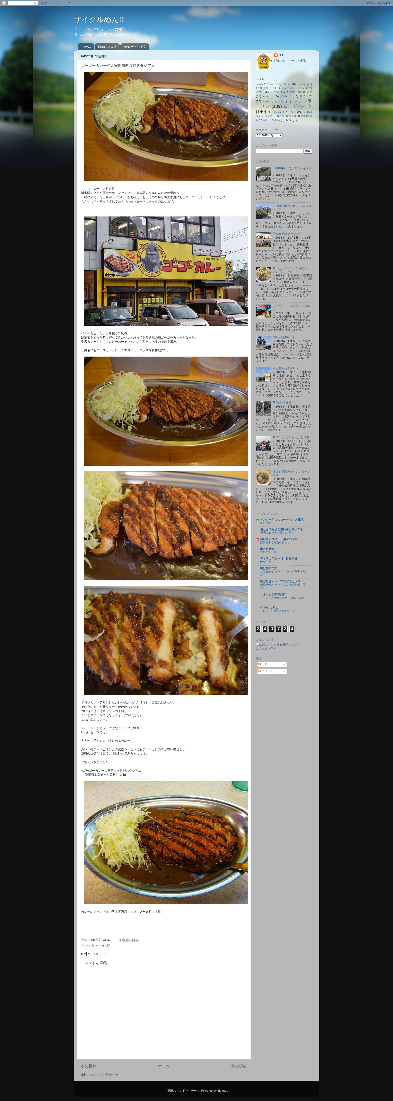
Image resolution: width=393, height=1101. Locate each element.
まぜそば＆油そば (282, 91)
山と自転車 (267, 548)
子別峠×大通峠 (282, 402)
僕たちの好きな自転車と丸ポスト (281, 529)
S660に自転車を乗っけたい (276, 532)
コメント (267, 671)
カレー (95, 945)
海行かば (265, 522)
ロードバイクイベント (281, 112)
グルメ (285, 96)
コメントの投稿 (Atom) (103, 1074)
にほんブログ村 (266, 648)
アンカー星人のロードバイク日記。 (283, 519)
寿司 (281, 116)
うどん (301, 84)
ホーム (86, 46)
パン (282, 101)
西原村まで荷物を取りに (274, 542)
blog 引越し (267, 561)
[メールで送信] (122, 940)
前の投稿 (239, 1066)
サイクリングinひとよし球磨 (291, 437)
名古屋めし (268, 115)
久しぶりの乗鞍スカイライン (277, 610)
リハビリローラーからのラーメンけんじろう (291, 270)
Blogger (222, 1090)
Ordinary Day (269, 607)
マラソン (297, 101)
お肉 (259, 87)
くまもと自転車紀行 (273, 594)
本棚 (303, 116)
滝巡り (266, 120)
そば (271, 88)
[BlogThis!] (125, 940)
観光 (288, 120)
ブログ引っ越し (269, 552)
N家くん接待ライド (285, 337)
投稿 (264, 664)
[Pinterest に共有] (137, 940)
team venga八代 (279, 84)
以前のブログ (107, 46)
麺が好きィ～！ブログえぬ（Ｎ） (281, 581)
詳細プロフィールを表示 (290, 60)
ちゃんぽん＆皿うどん (292, 88)
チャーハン (268, 101)
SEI (280, 55)
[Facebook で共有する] (133, 940)
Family (259, 84)
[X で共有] (129, 940)
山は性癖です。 (270, 568)
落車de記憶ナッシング (287, 233)
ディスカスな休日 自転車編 (278, 558)
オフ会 (307, 91)
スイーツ (305, 96)
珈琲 (277, 120)
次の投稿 (88, 1066)
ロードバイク (297, 106)
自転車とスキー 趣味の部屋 (278, 539)
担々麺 (292, 115)
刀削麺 (308, 112)
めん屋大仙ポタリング (287, 368)
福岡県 (106, 945)
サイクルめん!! (98, 19)
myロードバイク (134, 46)
